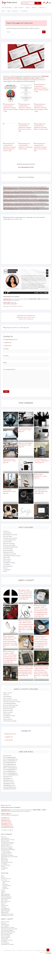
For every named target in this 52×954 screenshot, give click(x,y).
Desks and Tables (7, 541)
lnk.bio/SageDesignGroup (9, 762)
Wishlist (2, 892)
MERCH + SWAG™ (18, 7)
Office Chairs (6, 557)
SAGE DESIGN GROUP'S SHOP (26, 187)
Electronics (41, 633)
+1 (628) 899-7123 (7, 342)
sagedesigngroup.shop (21, 315)
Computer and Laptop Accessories (11, 701)
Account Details (6, 881)
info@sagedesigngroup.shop (10, 339)
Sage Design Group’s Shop (7, 913)
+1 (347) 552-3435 (8, 740)
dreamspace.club (22, 318)
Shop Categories (6, 7)
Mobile (41, 471)
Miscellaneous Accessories (9, 554)
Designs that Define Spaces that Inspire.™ (26, 192)
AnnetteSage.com (5, 908)
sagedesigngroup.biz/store (9, 788)
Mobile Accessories (8, 712)
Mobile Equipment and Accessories (11, 555)
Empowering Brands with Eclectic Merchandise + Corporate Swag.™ (26, 200)
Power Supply (6, 564)
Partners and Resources (6, 897)
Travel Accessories (7, 719)
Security (10, 517)
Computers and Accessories (10, 538)
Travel (26, 679)
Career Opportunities (6, 898)
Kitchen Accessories (8, 710)
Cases (26, 618)
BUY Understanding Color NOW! (26, 167)
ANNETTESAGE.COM (26, 203)
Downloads (5, 884)
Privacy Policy (4, 899)
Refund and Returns (5, 901)
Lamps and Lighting (8, 550)
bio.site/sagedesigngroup (9, 757)
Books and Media (7, 536)
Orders (3, 882)
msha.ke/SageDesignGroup (10, 769)
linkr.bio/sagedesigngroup (9, 764)
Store (8, 11)
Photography (26, 502)
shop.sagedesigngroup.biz (9, 787)
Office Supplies (6, 561)
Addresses (4, 887)
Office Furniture (7, 559)
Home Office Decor (8, 548)
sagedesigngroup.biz (31, 315)
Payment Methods (6, 885)
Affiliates (14, 11)
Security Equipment (8, 566)
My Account (23, 11)
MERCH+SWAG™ (10, 602)
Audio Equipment (7, 532)
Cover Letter (11, 306)
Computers (41, 618)
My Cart (3, 889)
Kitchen (26, 648)
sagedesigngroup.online (21, 317)
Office (26, 664)
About (27, 7)
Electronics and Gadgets (9, 545)
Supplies (10, 502)
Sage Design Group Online (7, 915)
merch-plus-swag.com (31, 317)
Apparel (10, 633)
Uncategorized (6, 569)
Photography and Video (9, 562)
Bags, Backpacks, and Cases (10, 534)
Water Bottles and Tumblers (9, 720)
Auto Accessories (7, 698)
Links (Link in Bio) (7, 755)
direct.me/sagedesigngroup (10, 773)
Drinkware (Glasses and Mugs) (10, 705)
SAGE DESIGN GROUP (26, 195)
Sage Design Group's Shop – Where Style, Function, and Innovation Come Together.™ (22, 950)
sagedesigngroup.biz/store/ (7, 827)
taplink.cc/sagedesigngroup (10, 767)
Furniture (10, 664)
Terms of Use (3, 902)
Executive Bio (5, 306)
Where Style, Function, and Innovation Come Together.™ (26, 188)
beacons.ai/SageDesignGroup (10, 774)
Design (34, 7)
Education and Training (8, 543)
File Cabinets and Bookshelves (10, 546)
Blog (3, 11)
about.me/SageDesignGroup (10, 759)
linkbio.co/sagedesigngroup (10, 760)
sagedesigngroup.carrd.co (9, 766)
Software (26, 517)
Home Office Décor (8, 708)
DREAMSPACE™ (26, 191)
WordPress (49, 952)
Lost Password (5, 888)
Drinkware (26, 633)
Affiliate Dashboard (5, 895)
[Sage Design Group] (6, 805)
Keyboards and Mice (8, 552)
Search (38, 3)
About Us (3, 877)
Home (2, 875)
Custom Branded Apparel (9, 703)
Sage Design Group (7, 299)
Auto (10, 618)
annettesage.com (30, 318)
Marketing (41, 7)
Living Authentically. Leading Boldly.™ (26, 204)
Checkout (3, 891)
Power (41, 502)
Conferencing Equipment (9, 539)
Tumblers (41, 679)
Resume (16, 306)
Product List (6, 531)
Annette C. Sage (6, 302)
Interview (20, 306)
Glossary (3, 904)
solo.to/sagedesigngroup (9, 771)
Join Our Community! (6, 878)
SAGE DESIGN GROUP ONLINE (26, 207)
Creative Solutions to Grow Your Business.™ (26, 196)
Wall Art (41, 517)
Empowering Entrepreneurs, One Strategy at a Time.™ (26, 208)
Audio (41, 602)
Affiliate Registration (5, 894)
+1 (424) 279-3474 (7, 345)
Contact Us (3, 906)
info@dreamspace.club (10, 733)
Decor (11, 648)
